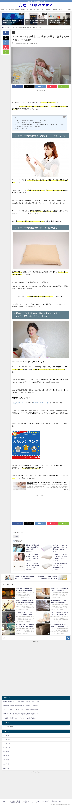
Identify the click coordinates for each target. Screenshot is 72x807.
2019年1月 (6, 735)
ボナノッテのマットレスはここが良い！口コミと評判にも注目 (20, 709)
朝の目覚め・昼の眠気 (14, 9)
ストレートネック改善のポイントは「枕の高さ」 (27, 122)
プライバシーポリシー (23, 802)
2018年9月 (6, 751)
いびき (60, 9)
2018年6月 (6, 764)
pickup (16, 536)
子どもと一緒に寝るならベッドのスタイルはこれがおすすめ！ (20, 718)
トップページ (4, 9)
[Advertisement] (40, 96)
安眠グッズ (48, 9)
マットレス (32, 9)
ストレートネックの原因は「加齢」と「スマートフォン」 (30, 120)
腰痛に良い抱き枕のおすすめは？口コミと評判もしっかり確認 (20, 705)
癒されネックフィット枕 (23, 128)
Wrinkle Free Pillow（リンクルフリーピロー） (28, 126)
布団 (38, 9)
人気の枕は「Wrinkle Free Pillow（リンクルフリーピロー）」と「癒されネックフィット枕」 (39, 124)
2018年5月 (6, 768)
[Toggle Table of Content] (63, 117)
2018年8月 (6, 755)
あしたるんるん (18, 402)
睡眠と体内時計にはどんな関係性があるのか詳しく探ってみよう (21, 701)
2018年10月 (6, 747)
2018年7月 (6, 760)
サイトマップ (33, 802)
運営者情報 (14, 802)
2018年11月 (6, 743)
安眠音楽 (55, 9)
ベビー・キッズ (67, 9)
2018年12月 (6, 739)
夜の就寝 (23, 9)
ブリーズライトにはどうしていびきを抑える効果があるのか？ (20, 713)
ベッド (42, 9)
